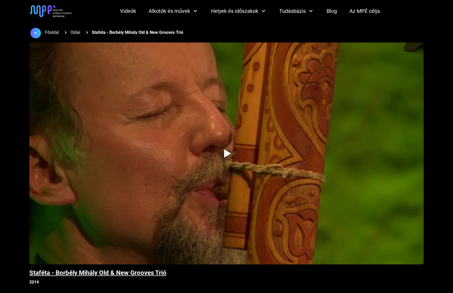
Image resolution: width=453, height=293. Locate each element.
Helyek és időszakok (234, 11)
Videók (128, 11)
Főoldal (52, 32)
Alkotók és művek (169, 11)
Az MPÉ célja (364, 11)
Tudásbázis (292, 11)
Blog (332, 11)
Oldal (75, 32)
